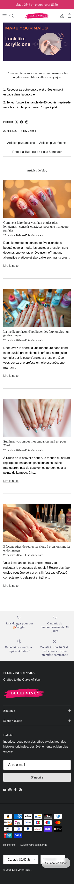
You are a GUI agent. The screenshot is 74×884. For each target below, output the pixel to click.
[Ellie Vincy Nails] (37, 15)
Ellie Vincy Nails (21, 869)
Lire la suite (10, 265)
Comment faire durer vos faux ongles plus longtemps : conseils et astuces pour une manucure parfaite (35, 226)
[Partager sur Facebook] (21, 122)
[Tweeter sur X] (16, 122)
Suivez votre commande (33, 844)
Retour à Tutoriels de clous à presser (37, 151)
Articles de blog (37, 170)
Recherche (9, 844)
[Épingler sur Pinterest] (26, 122)
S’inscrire (37, 777)
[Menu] (4, 15)
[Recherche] (13, 15)
